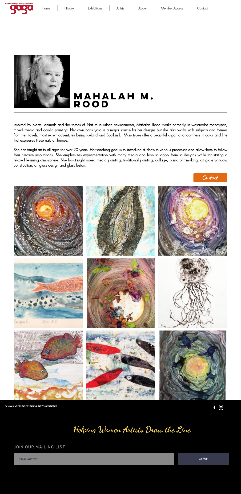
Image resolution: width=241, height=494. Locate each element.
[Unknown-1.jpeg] (221, 407)
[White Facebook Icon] (214, 407)
